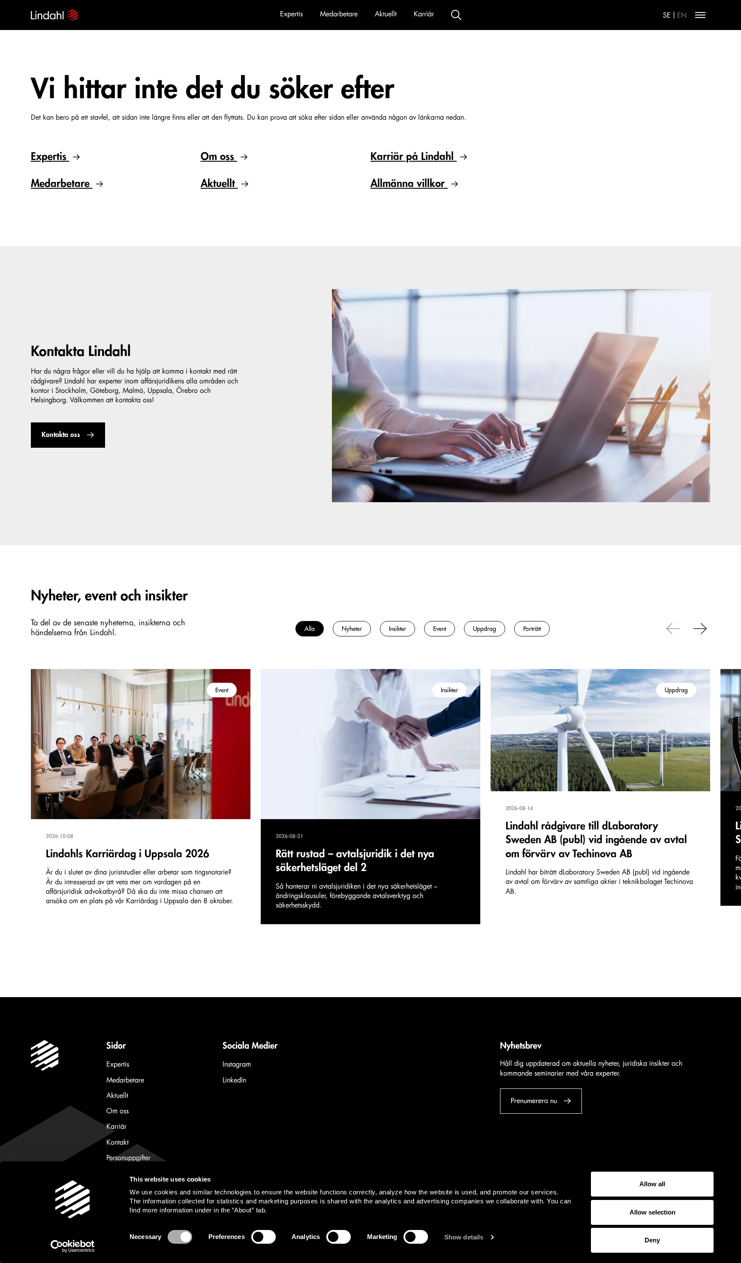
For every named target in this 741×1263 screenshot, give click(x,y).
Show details (463, 1237)
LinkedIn (234, 1080)
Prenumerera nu (534, 1100)
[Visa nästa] (700, 628)
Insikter (397, 629)
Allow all (652, 1184)
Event (439, 629)
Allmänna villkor (409, 183)
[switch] (263, 1237)
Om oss (219, 156)
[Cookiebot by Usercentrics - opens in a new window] (72, 1246)
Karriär (424, 14)
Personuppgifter (128, 1157)
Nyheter (352, 629)
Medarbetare (339, 14)
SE (667, 15)
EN (682, 15)
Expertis (291, 14)
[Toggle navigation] (700, 15)
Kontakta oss (61, 434)
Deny (652, 1240)
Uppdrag (484, 629)
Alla (309, 629)
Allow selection (652, 1212)
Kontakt (117, 1142)
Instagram (237, 1064)
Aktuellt (386, 14)
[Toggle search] (456, 15)
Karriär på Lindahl (413, 156)
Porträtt (532, 629)
